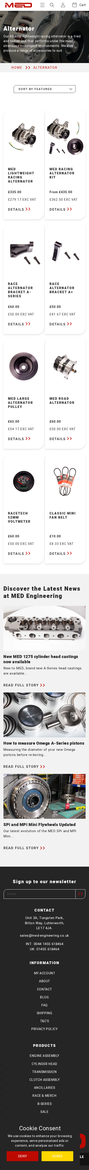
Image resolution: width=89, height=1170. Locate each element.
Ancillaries (44, 1087)
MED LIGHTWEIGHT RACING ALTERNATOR (21, 175)
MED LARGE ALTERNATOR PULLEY (20, 403)
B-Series (44, 1104)
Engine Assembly (44, 1055)
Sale (44, 1111)
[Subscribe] (80, 894)
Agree (57, 1156)
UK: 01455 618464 (44, 949)
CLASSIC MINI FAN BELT (63, 516)
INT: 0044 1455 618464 (44, 943)
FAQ (44, 1005)
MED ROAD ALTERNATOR (62, 401)
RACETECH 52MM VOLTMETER (19, 518)
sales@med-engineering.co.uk (44, 935)
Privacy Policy (44, 1029)
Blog (44, 997)
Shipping (44, 1013)
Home (16, 67)
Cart (80, 5)
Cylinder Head (44, 1064)
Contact (44, 989)
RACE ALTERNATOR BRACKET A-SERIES (20, 290)
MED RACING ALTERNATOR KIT (62, 173)
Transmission (44, 1072)
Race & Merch (44, 1095)
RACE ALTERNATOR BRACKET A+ (62, 288)
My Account (44, 973)
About (44, 981)
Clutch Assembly (44, 1079)
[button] (42, 5)
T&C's (44, 1021)
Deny (22, 1156)
